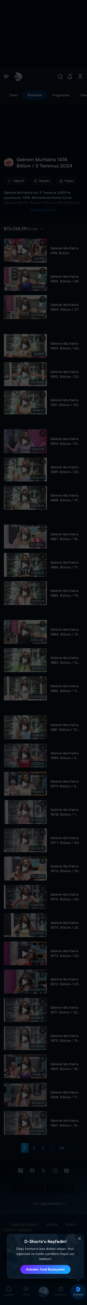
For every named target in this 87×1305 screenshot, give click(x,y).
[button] (79, 1239)
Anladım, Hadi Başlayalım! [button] (45, 1269)
